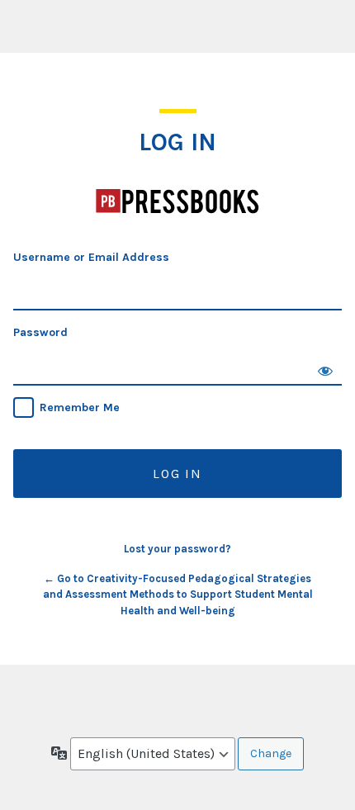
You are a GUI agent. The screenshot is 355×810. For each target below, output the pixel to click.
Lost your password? (177, 548)
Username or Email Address (91, 257)
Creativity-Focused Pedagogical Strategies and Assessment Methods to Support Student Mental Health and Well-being (178, 201)
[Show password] (325, 369)
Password (40, 332)
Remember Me (80, 407)
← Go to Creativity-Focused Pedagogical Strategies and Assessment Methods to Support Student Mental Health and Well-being (178, 594)
